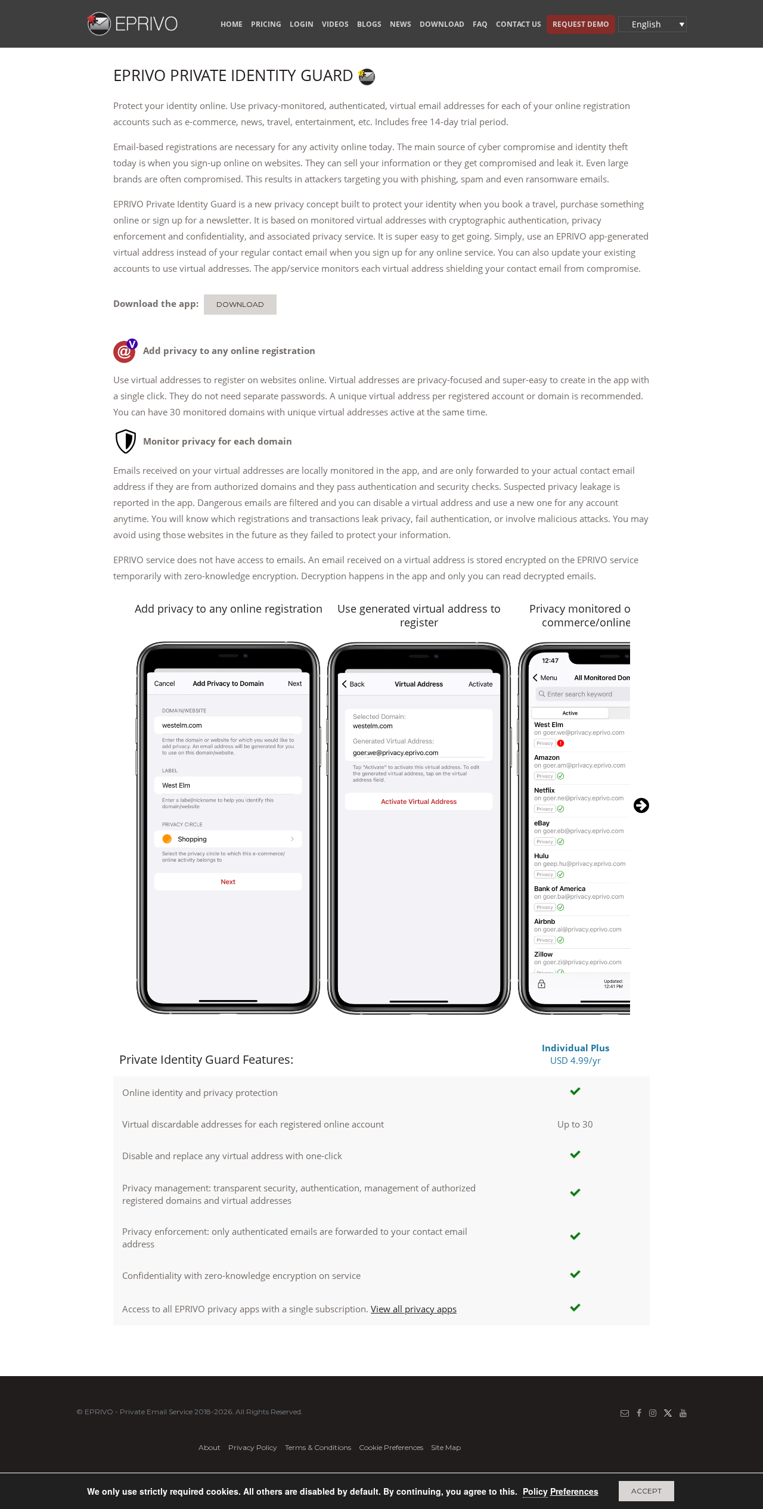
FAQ (480, 24)
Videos (335, 24)
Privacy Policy (252, 1447)
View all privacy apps (414, 1309)
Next (640, 802)
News (400, 24)
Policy (535, 1491)
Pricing (266, 24)
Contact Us (518, 24)
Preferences (574, 1491)
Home (232, 24)
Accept (646, 1490)
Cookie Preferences (391, 1447)
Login (302, 24)
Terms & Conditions (318, 1447)
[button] (652, 24)
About (209, 1447)
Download (442, 24)
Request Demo (581, 24)
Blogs (369, 24)
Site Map (446, 1447)
